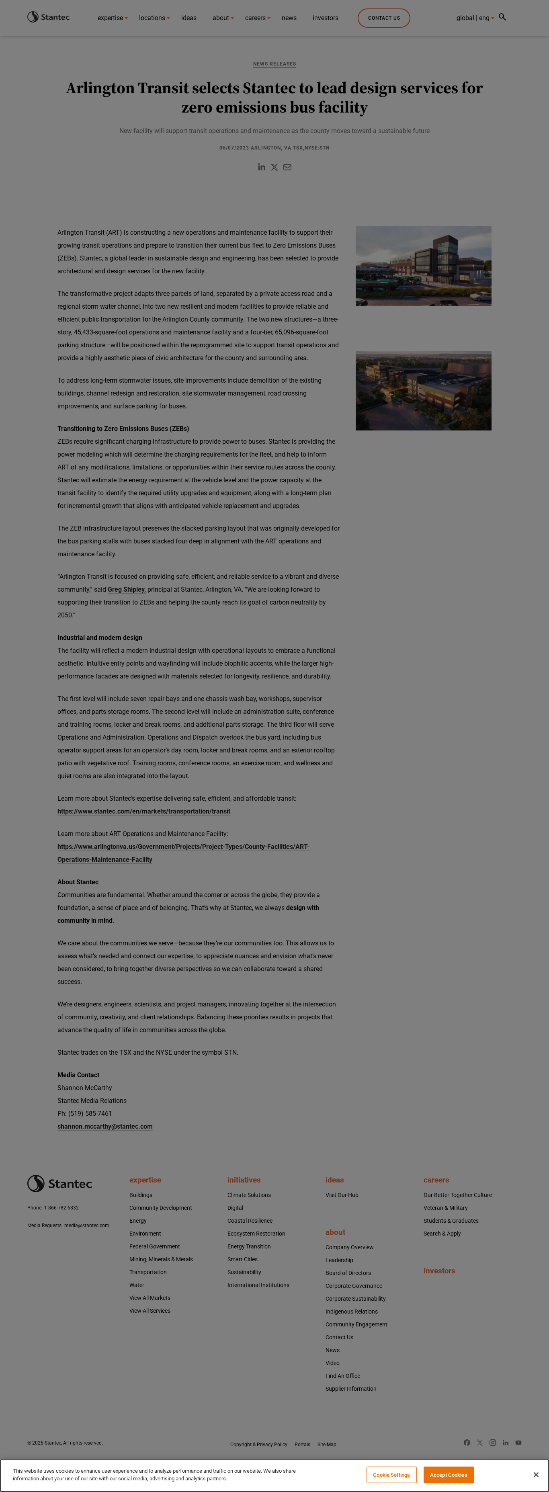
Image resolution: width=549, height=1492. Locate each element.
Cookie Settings (391, 1475)
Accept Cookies (448, 1475)
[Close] (536, 1475)
